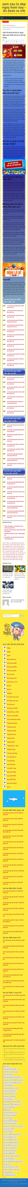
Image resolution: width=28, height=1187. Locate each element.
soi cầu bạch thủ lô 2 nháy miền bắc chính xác (13, 819)
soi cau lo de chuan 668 (10, 1115)
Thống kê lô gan (11, 727)
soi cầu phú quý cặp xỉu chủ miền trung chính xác (13, 1018)
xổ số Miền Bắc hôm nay (10, 1175)
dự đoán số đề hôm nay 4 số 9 (11, 1088)
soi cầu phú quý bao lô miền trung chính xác (14, 1012)
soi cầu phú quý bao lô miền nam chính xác (13, 958)
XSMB (8, 648)
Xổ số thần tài (11, 704)
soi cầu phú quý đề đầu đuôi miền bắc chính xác (13, 932)
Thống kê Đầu (11, 738)
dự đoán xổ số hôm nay (9, 1093)
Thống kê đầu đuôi (12, 723)
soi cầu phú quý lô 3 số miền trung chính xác (14, 1041)
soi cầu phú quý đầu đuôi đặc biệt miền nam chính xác (13, 981)
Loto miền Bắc (11, 761)
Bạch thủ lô (6, 1066)
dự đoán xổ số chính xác (10, 1090)
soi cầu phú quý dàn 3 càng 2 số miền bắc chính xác (13, 921)
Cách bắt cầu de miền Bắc (10, 1069)
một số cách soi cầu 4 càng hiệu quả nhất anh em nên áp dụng (13, 556)
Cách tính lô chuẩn (8, 1074)
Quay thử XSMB (11, 772)
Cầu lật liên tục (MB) (13, 712)
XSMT (8, 656)
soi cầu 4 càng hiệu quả (12, 557)
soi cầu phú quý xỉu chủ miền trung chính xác (14, 996)
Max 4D (9, 689)
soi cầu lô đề (16, 1156)
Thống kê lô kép (11, 734)
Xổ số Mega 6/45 (12, 678)
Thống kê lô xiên (11, 731)
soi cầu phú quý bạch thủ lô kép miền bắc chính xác (13, 831)
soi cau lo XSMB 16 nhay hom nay (12, 1134)
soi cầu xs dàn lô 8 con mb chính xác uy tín (14, 1059)
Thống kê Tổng (11, 749)
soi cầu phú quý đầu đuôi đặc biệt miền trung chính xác (13, 1035)
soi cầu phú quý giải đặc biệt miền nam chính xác (13, 947)
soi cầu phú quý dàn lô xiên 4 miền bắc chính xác (13, 909)
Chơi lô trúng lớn (11, 25)
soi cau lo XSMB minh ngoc (10, 1139)
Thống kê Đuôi (11, 742)
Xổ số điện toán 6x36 (13, 697)
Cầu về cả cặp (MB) (12, 716)
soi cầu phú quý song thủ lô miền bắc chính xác (13, 825)
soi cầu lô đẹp (7, 1156)
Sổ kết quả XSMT (12, 671)
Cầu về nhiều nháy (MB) (13, 719)
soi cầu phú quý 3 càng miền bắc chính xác (13, 915)
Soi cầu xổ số (7, 1164)
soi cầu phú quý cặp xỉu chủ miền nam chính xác (13, 964)
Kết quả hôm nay (11, 659)
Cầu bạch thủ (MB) (12, 708)
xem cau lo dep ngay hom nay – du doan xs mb (14, 7)
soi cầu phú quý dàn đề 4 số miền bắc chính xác (13, 854)
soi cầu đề (6, 1169)
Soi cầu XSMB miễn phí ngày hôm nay (13, 1161)
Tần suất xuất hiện (12, 753)
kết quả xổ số (7, 1104)
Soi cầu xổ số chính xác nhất (11, 1167)
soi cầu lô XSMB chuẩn (9, 1153)
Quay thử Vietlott (12, 783)
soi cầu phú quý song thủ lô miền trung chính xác (13, 1023)
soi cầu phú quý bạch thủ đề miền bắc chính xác (13, 842)
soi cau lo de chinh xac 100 (10, 1112)
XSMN (8, 652)
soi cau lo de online (18, 1126)
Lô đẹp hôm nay (17, 1104)
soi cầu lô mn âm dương (9, 1150)
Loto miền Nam (11, 764)
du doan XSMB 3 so (8, 1085)
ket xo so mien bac (8, 1099)
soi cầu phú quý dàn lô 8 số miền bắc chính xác (13, 892)
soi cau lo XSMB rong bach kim (11, 1142)
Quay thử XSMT (11, 779)
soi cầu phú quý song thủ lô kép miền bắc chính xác (13, 837)
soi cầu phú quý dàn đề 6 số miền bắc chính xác (13, 860)
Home (4, 25)
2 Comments (21, 41)
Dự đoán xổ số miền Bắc (10, 1096)
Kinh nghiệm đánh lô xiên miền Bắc (12, 1101)
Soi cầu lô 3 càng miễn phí (10, 1148)
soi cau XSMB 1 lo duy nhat (10, 1145)
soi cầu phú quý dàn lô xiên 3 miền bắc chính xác (13, 903)
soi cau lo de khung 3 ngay (10, 1120)
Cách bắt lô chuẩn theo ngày (11, 1071)
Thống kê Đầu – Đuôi (12, 746)
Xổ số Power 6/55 (12, 682)
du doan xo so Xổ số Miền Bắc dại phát (13, 1080)
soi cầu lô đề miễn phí (9, 1158)
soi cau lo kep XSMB (9, 1129)
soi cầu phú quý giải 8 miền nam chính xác (13, 952)
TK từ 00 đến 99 (11, 757)
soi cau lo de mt (7, 1126)
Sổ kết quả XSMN (12, 667)
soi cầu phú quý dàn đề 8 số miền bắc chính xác (13, 866)
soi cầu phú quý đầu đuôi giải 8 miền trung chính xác (13, 1029)
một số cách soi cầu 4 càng (12, 551)
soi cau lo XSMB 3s (8, 1131)
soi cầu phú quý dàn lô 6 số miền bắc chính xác (13, 883)
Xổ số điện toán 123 (12, 701)
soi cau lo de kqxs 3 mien (10, 1123)
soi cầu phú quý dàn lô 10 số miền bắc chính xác (13, 926)
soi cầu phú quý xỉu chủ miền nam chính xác (14, 941)
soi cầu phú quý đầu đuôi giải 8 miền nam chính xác (13, 976)
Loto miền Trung (11, 768)
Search (21, 615)
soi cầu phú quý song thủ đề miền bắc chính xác (13, 848)
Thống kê (9, 693)
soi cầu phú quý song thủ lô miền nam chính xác (13, 970)
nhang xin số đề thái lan (9, 1107)
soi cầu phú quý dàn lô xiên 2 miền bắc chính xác (13, 897)
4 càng (7, 543)
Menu (2, 17)
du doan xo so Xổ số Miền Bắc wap (12, 1082)
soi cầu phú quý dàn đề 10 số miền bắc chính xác (13, 871)
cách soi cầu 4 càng (15, 544)
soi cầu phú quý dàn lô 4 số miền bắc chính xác (13, 877)
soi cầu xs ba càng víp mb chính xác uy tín (14, 1052)
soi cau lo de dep (8, 1118)
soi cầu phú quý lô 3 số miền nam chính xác (13, 987)
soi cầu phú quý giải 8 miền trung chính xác (13, 1006)
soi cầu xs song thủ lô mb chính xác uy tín (14, 1057)
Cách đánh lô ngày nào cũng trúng (12, 1077)
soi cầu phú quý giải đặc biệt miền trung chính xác (14, 1000)
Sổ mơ (8, 787)
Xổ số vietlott (10, 674)
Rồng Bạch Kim (7, 1110)
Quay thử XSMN (11, 776)
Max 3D (9, 686)
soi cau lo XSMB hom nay (10, 1137)
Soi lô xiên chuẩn (15, 1169)
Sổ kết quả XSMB (12, 663)
